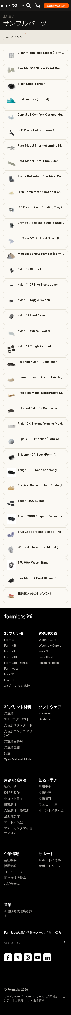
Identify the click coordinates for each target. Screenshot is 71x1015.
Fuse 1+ (9, 680)
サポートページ (50, 866)
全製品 (7, 16)
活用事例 (45, 786)
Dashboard (46, 719)
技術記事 (45, 792)
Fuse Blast (46, 657)
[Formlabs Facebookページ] (8, 957)
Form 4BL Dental (16, 663)
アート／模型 (13, 822)
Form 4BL (11, 657)
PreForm (45, 713)
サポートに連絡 (50, 860)
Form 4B (10, 645)
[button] (35, 55)
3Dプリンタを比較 (17, 686)
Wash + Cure (47, 640)
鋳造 (7, 753)
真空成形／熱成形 (16, 810)
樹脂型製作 (12, 792)
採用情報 (10, 866)
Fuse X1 (9, 674)
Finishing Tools (49, 663)
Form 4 (9, 640)
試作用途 (10, 786)
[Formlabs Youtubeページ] (37, 957)
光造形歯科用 (13, 741)
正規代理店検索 (15, 878)
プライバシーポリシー (18, 996)
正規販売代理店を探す (56, 5)
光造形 (8, 713)
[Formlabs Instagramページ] (28, 957)
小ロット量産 (13, 798)
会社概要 (10, 860)
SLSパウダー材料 (16, 719)
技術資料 (45, 798)
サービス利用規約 (47, 996)
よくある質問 (36, 1000)
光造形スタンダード (18, 725)
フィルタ (16, 37)
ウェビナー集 (48, 804)
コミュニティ (13, 872)
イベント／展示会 (51, 810)
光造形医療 (12, 747)
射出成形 (10, 804)
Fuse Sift (45, 651)
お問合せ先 (12, 884)
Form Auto (11, 668)
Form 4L (10, 651)
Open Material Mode (18, 759)
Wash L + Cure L (50, 645)
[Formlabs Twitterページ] (18, 957)
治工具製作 (12, 816)
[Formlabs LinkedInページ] (47, 957)
